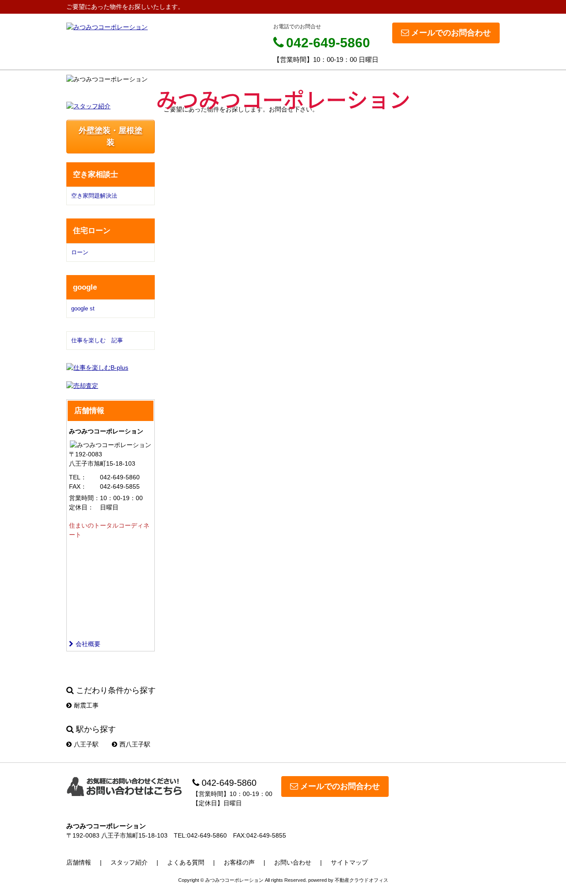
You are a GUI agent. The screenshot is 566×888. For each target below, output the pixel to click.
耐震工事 (86, 705)
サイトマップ (349, 862)
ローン (79, 252)
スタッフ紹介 (129, 862)
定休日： (81, 507)
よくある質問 (185, 862)
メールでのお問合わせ (451, 32)
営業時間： (84, 497)
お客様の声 (239, 862)
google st (83, 308)
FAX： (78, 486)
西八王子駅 (134, 744)
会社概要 (88, 643)
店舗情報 (78, 862)
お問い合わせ (292, 862)
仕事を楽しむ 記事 (97, 340)
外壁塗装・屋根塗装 (110, 136)
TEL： (78, 477)
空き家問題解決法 (94, 195)
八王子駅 (86, 744)
